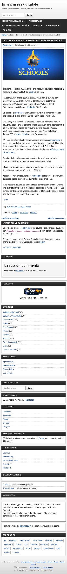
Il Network (52, 26)
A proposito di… (9, 362)
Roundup (6, 338)
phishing (54, 544)
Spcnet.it (6, 453)
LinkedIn (33, 212)
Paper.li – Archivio (10, 350)
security (24, 134)
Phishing (6, 335)
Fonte (5, 200)
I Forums (6, 30)
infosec (17, 207)
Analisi (5, 323)
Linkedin (6, 423)
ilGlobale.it (7, 468)
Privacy (6, 331)
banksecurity (25, 540)
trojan (59, 548)
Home (4, 35)
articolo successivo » (57, 218)
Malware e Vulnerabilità (14, 26)
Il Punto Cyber (8, 488)
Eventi (5, 346)
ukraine (7, 552)
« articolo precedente (10, 218)
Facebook (24, 212)
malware (34, 544)
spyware (37, 548)
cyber (18, 134)
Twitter (14, 212)
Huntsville (31, 107)
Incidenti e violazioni (12, 21)
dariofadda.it (25, 526)
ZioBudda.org (8, 457)
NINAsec (6, 485)
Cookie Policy (8, 373)
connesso (19, 270)
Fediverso (26, 228)
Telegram (6, 427)
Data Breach (8, 327)
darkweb (59, 540)
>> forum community (12, 247)
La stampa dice (9, 365)
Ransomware (35, 21)
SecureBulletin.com (10, 460)
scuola (32, 92)
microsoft (44, 544)
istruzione (37, 176)
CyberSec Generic (10, 342)
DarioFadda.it (48, 567)
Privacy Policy (8, 369)
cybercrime (37, 540)
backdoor (13, 540)
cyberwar (49, 540)
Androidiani (7, 464)
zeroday (16, 552)
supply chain (49, 548)
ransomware (54, 140)
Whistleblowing (34, 567)
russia (28, 548)
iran (26, 544)
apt (5, 540)
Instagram (7, 415)
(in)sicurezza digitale (20, 4)
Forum (42, 242)
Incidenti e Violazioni (11, 312)
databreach (8, 544)
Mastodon (30, 400)
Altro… (37, 26)
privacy (7, 548)
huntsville (10, 207)
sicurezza (19, 113)
